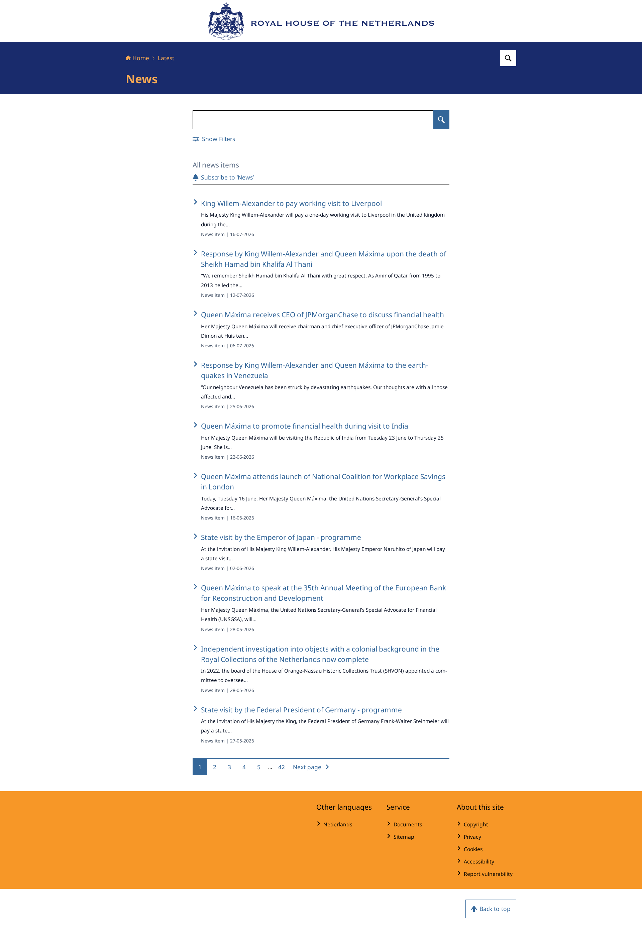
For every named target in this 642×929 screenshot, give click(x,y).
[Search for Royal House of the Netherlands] (508, 58)
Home (140, 58)
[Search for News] (441, 119)
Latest (166, 58)
